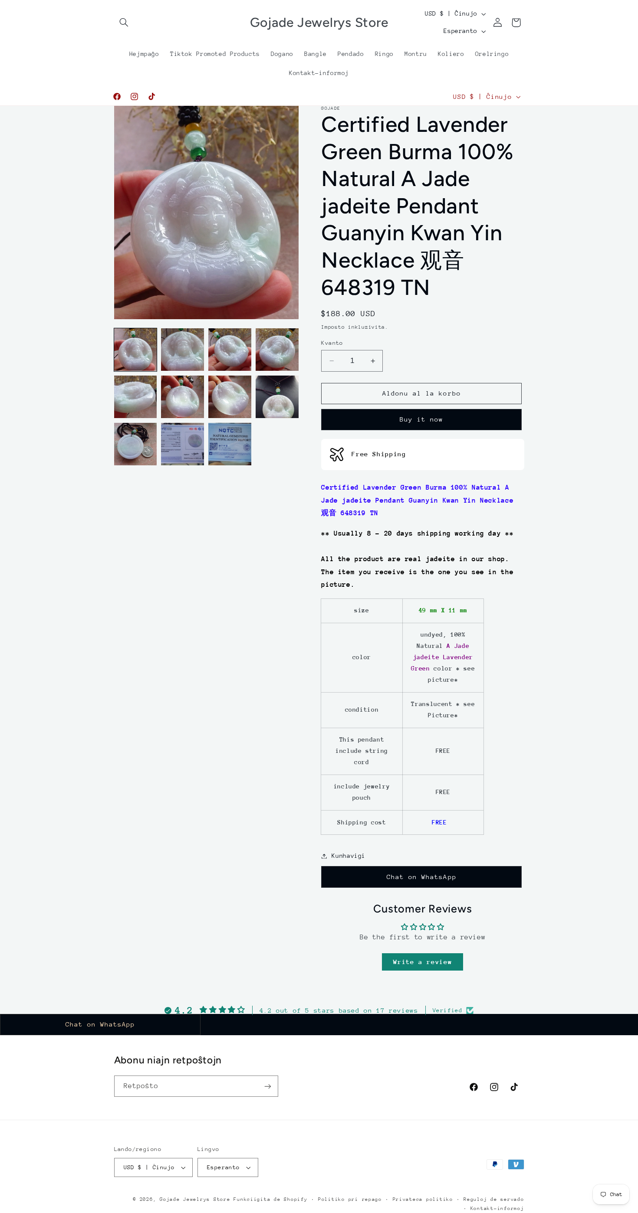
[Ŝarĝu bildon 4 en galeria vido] (277, 349)
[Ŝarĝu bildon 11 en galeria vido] (229, 444)
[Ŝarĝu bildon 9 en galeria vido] (135, 444)
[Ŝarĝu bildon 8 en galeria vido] (277, 397)
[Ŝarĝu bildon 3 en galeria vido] (229, 349)
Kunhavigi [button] (348, 855)
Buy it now (422, 419)
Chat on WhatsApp (422, 876)
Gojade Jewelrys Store (195, 1199)
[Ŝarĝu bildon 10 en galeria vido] (182, 444)
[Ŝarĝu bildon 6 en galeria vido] (182, 397)
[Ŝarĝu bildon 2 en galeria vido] (182, 349)
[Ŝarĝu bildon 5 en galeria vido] (135, 397)
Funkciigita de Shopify (270, 1199)
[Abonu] (267, 1086)
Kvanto (332, 343)
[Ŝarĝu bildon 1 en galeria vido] (135, 349)
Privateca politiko (423, 1199)
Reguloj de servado (494, 1199)
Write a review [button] (422, 961)
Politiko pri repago (350, 1199)
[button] (124, 23)
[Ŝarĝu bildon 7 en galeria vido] (229, 397)
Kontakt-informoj (497, 1208)
